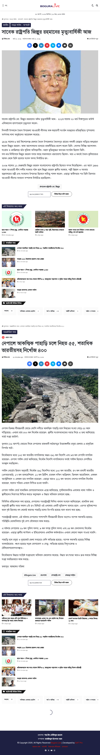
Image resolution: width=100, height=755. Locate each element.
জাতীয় (5, 25)
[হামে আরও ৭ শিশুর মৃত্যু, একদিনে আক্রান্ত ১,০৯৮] (16, 219)
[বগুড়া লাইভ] (50, 5)
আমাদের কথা (36, 747)
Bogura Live (56, 743)
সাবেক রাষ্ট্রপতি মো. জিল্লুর (50, 186)
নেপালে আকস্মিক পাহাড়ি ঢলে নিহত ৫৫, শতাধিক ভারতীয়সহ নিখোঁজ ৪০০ (40, 248)
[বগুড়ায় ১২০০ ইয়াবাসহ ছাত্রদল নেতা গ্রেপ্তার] (8, 262)
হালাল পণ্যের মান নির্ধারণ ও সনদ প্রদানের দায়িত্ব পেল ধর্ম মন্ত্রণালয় (81, 231)
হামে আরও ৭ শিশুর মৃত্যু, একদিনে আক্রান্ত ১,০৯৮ (32, 270)
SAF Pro (79, 743)
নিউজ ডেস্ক (7, 39)
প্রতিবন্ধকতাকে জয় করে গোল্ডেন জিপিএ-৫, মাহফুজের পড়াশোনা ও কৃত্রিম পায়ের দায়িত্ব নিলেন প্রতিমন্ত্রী (49, 279)
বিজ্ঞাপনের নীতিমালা (54, 747)
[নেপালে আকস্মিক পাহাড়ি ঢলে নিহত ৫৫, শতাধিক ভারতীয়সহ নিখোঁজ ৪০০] (8, 251)
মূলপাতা (5, 19)
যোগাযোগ (65, 747)
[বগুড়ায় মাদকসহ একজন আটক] (8, 293)
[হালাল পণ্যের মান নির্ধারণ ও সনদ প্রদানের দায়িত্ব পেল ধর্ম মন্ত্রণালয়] (83, 219)
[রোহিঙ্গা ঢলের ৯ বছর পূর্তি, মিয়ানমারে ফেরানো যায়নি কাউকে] (50, 219)
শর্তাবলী (44, 747)
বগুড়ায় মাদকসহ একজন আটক (26, 290)
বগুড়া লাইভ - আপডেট (16, 19)
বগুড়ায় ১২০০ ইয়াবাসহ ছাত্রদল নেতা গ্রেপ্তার (30, 259)
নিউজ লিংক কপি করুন (61, 194)
